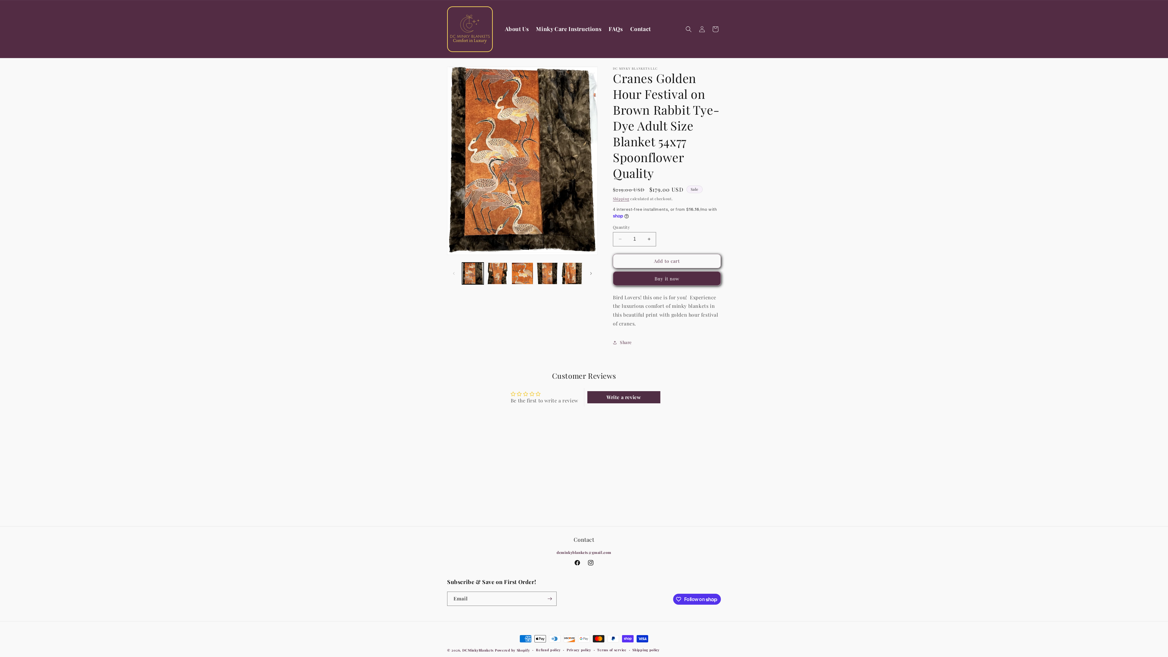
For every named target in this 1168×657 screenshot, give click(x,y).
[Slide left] (454, 273)
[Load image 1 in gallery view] (473, 273)
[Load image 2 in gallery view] (497, 273)
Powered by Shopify (512, 650)
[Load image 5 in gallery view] (572, 273)
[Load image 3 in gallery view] (522, 273)
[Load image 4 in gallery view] (547, 273)
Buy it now (667, 279)
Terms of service (611, 650)
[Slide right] (591, 273)
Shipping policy (646, 650)
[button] (688, 29)
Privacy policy (579, 650)
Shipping (621, 198)
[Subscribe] (549, 599)
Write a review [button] (624, 397)
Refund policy (548, 650)
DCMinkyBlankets (478, 650)
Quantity (621, 227)
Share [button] (626, 342)
